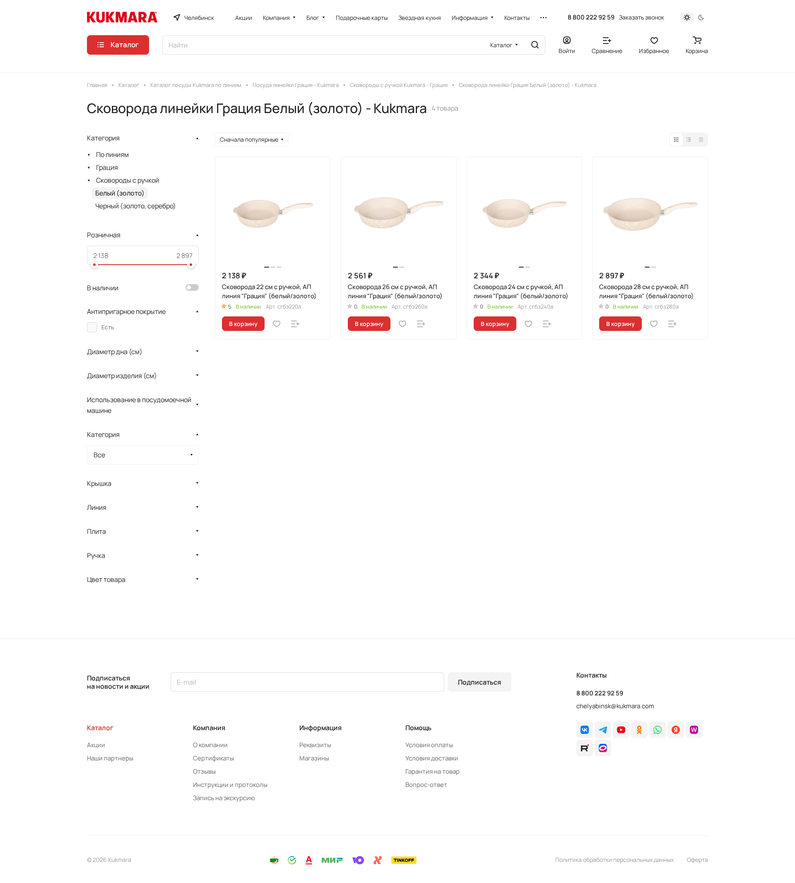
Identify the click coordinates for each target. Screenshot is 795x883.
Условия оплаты (429, 745)
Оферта (697, 860)
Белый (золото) (120, 193)
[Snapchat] (584, 748)
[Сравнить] (295, 324)
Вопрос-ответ (426, 784)
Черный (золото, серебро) (135, 205)
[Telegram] (603, 729)
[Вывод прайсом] (701, 139)
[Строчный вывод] (688, 139)
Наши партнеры (110, 758)
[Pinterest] (694, 729)
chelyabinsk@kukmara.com (615, 706)
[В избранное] (276, 324)
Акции (96, 745)
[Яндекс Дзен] (675, 729)
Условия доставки (431, 758)
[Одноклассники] (639, 729)
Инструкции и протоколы (230, 784)
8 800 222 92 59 (591, 17)
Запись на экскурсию (224, 798)
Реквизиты (315, 745)
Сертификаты (213, 758)
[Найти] (535, 45)
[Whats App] (657, 729)
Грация (107, 167)
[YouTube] (621, 729)
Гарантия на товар (432, 771)
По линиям (112, 154)
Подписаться (479, 682)
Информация (320, 727)
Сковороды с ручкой (127, 180)
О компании (210, 745)
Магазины (314, 758)
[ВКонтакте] (584, 729)
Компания (209, 727)
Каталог (100, 727)
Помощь (418, 727)
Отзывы (204, 771)
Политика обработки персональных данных (614, 860)
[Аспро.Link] (603, 748)
